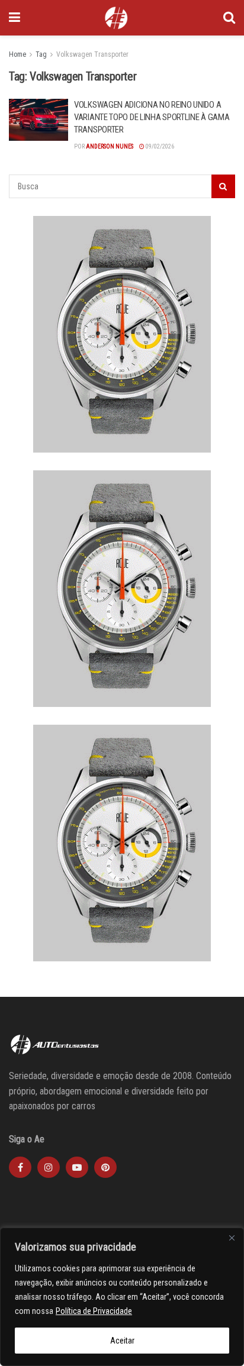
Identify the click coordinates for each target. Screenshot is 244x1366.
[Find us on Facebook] (20, 1167)
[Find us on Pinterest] (105, 1167)
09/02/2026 (159, 146)
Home (17, 54)
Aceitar (122, 1340)
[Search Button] (229, 17)
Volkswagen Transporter (92, 54)
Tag (41, 54)
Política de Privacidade (94, 1311)
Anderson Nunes (109, 146)
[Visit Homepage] (116, 18)
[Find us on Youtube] (77, 1167)
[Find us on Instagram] (48, 1167)
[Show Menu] (14, 17)
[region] (122, 1297)
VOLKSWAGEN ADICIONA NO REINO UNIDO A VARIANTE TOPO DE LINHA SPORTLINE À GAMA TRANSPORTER (151, 117)
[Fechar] (231, 1238)
